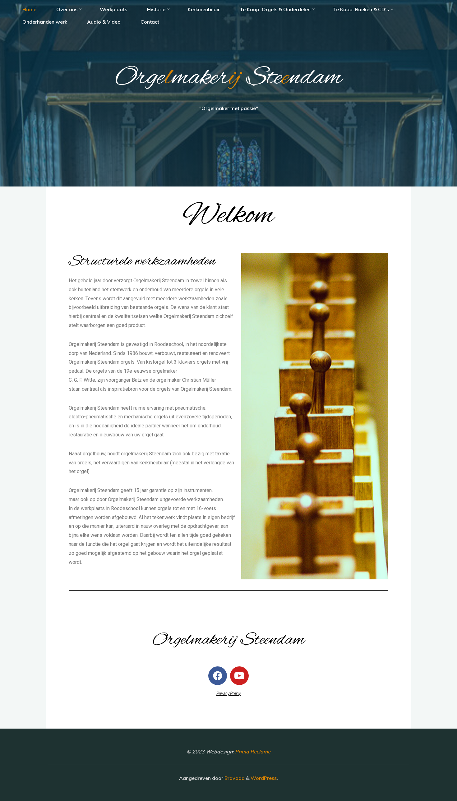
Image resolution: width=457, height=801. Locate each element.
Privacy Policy (228, 693)
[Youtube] (239, 675)
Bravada (234, 778)
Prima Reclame (252, 751)
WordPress (264, 778)
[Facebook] (217, 675)
